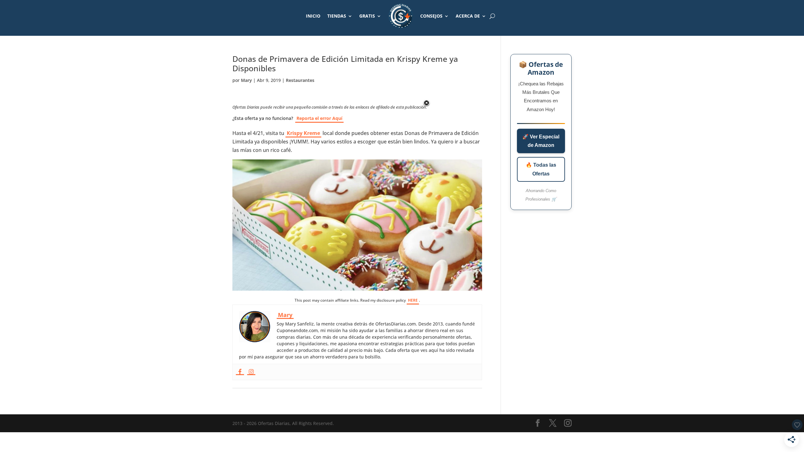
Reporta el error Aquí (319, 118)
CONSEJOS (431, 16)
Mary (246, 80)
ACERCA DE (468, 16)
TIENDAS (336, 16)
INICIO (313, 16)
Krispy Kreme (303, 133)
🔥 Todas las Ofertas (541, 169)
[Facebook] (240, 372)
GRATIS (367, 16)
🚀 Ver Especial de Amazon (540, 141)
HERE (413, 300)
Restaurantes (300, 80)
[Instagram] (251, 372)
